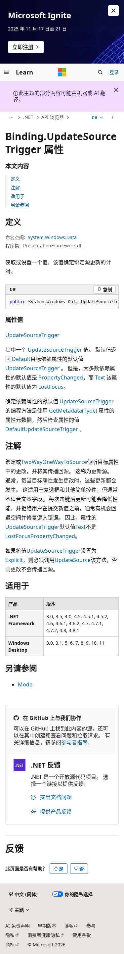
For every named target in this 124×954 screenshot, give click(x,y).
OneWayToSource (64, 462)
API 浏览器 (52, 117)
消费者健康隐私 (43, 935)
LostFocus (50, 386)
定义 (15, 179)
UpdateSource (73, 560)
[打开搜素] (100, 72)
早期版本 (47, 926)
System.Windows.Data (52, 237)
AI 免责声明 (17, 926)
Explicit (14, 560)
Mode (25, 684)
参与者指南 (74, 742)
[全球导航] (6, 72)
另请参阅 (20, 205)
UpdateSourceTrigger (32, 335)
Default (21, 359)
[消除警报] (113, 10)
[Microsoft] (62, 72)
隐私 (10, 935)
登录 (114, 72)
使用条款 (81, 935)
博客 (68, 926)
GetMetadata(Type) (73, 410)
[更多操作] (113, 117)
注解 (15, 187)
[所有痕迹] (11, 117)
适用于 (17, 196)
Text (100, 377)
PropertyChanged (60, 377)
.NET (28, 117)
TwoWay (31, 462)
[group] (62, 302)
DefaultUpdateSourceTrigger (41, 429)
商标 (10, 944)
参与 (91, 926)
